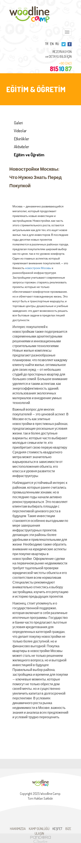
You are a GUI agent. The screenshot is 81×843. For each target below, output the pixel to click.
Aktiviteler (21, 146)
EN (52, 44)
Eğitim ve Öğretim (29, 154)
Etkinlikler (21, 138)
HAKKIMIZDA (18, 829)
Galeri (18, 122)
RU (57, 44)
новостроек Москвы (38, 268)
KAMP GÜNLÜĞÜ (39, 829)
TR (46, 44)
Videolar (20, 130)
